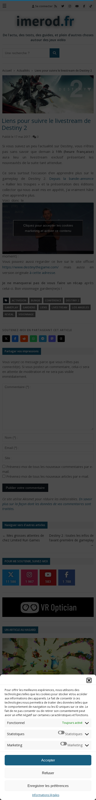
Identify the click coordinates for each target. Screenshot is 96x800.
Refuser (48, 773)
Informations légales (45, 795)
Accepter (48, 760)
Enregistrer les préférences (48, 786)
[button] (89, 680)
